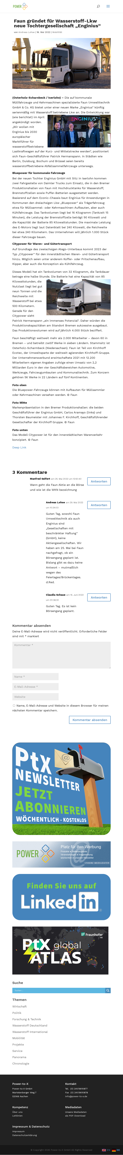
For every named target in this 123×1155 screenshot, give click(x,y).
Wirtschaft (19, 1006)
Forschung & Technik (26, 1019)
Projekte (18, 1044)
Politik (16, 1012)
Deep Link (19, 447)
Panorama (19, 1057)
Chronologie (20, 1063)
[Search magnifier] (108, 990)
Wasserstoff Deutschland (29, 1025)
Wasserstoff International (30, 1032)
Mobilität (57, 32)
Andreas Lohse (26, 32)
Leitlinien (17, 1115)
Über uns (17, 1112)
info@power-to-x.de (76, 1096)
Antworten (99, 481)
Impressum (18, 1131)
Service (17, 1051)
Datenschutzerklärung (24, 1135)
